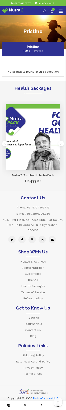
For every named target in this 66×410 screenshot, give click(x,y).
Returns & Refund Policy (33, 361)
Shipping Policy (33, 355)
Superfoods (33, 273)
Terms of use (33, 373)
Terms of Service (33, 292)
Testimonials (33, 324)
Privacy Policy (33, 367)
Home (26, 50)
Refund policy (33, 298)
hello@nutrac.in (46, 3)
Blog (33, 336)
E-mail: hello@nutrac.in (33, 213)
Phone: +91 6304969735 (33, 207)
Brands (33, 280)
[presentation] (5, 143)
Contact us (33, 330)
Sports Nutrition (33, 267)
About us (33, 317)
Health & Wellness (33, 261)
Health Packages (33, 286)
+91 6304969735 (22, 3)
